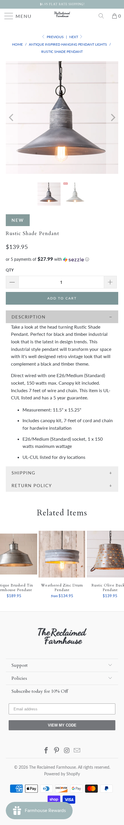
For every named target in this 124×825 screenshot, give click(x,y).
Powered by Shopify (62, 773)
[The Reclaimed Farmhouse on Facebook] (46, 750)
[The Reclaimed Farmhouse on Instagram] (67, 750)
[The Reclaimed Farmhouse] (62, 14)
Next (74, 37)
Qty (10, 270)
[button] (62, 259)
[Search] (103, 15)
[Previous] (11, 117)
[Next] (112, 117)
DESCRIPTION (29, 316)
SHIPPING (23, 472)
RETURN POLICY (32, 485)
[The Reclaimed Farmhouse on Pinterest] (56, 750)
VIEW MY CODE (62, 725)
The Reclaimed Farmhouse (52, 767)
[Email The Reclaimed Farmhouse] (77, 750)
